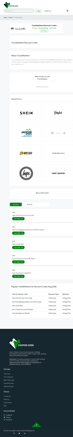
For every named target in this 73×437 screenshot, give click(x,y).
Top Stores (7, 374)
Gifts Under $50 (18, 244)
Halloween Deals (9, 386)
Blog (5, 406)
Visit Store (44, 30)
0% (39, 28)
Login (38, 11)
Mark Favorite (52, 28)
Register (48, 11)
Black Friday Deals (9, 380)
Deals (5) (29, 204)
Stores (11, 17)
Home (5, 17)
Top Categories (8, 377)
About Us (6, 399)
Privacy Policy (8, 402)
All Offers (16, 204)
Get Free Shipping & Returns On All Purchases (28, 230)
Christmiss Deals (9, 383)
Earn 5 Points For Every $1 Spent (23, 259)
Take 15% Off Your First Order (23, 215)
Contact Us (7, 396)
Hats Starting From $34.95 (21, 273)
